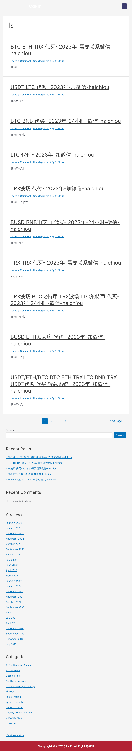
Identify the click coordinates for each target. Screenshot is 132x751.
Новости (11, 723)
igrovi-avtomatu (15, 702)
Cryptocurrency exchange (20, 686)
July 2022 (11, 559)
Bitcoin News (13, 670)
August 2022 (13, 554)
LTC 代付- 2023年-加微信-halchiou (52, 155)
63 (64, 421)
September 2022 (15, 549)
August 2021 (13, 612)
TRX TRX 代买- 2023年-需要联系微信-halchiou (65, 263)
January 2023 (13, 528)
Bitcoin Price (13, 675)
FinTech (10, 691)
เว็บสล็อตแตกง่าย (15, 735)
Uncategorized (41, 60)
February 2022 (14, 581)
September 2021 (15, 607)
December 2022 (15, 533)
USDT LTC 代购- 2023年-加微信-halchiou (59, 87)
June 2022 (12, 565)
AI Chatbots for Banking (19, 665)
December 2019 (15, 628)
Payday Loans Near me (19, 712)
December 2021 (14, 591)
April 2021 (11, 623)
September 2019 (15, 633)
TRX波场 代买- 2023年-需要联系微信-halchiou (31, 468)
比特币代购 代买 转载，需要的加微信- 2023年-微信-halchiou (39, 457)
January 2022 (13, 586)
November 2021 (14, 596)
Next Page (117, 421)
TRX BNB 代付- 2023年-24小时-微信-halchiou (31, 479)
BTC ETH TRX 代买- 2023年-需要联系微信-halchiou (34, 463)
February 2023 (14, 522)
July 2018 (11, 644)
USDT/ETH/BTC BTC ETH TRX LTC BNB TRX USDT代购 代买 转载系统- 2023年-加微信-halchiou (63, 384)
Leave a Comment (20, 60)
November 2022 (15, 538)
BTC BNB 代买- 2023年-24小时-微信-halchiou (65, 121)
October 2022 (13, 544)
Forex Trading (13, 696)
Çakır (35, 6)
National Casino (14, 707)
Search (10, 430)
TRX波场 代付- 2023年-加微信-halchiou (57, 188)
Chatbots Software (16, 681)
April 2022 (11, 570)
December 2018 (14, 639)
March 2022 (12, 575)
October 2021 (13, 602)
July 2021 (11, 617)
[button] (124, 6)
